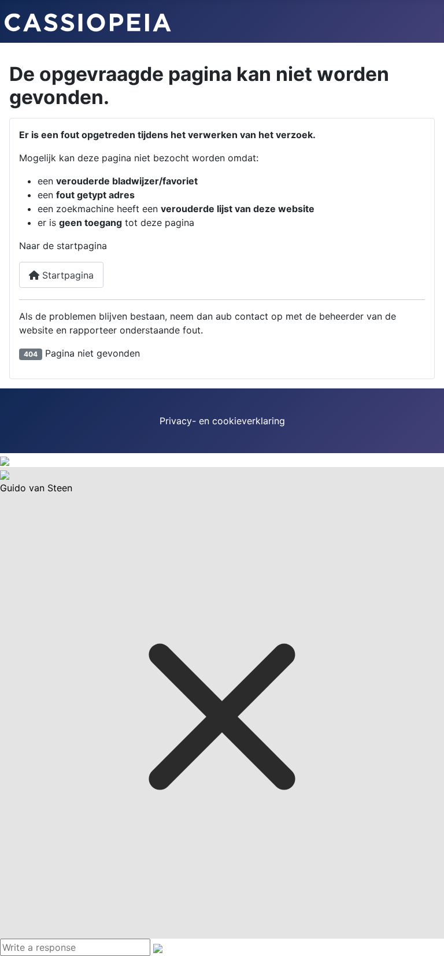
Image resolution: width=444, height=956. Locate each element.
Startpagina (66, 275)
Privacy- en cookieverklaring (222, 421)
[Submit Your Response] (157, 947)
